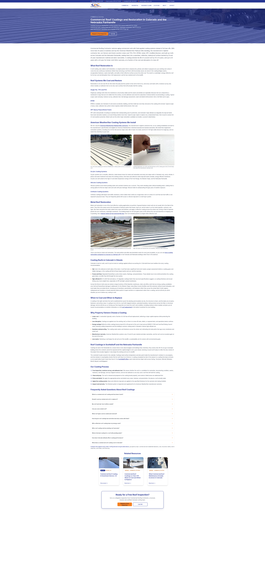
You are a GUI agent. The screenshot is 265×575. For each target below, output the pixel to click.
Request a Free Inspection (99, 33)
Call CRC (113, 33)
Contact (171, 5)
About (164, 5)
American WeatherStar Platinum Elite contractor (114, 125)
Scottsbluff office (123, 359)
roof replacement (127, 307)
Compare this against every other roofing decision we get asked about (110, 446)
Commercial (125, 5)
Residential (135, 5)
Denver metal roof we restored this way (112, 213)
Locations (157, 5)
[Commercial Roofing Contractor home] (96, 5)
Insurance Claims (146, 5)
